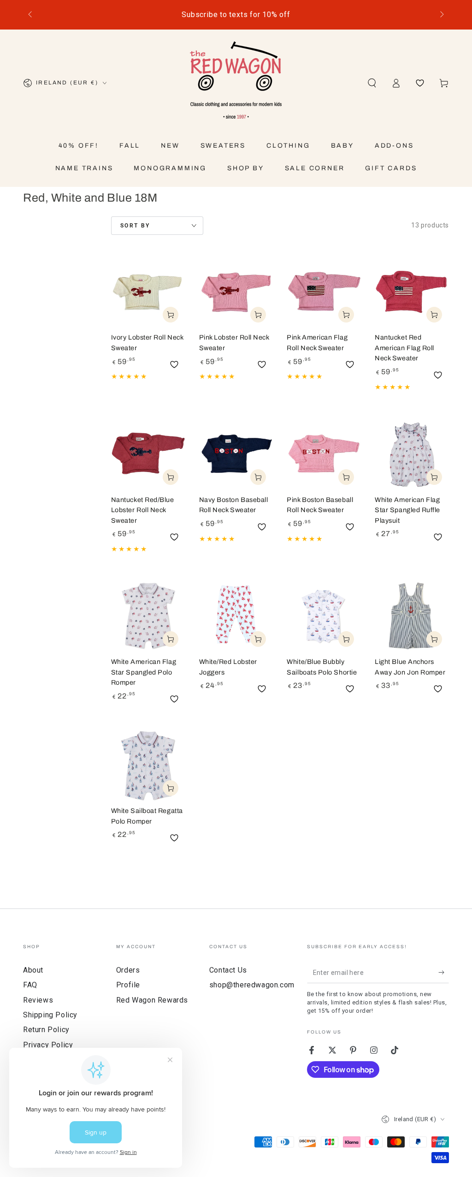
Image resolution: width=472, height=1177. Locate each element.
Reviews (38, 1000)
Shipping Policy (50, 1014)
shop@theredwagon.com (252, 984)
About (33, 970)
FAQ (30, 984)
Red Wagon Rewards (152, 1000)
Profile (128, 984)
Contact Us (228, 970)
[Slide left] (31, 14)
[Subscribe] (443, 972)
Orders (128, 970)
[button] (372, 83)
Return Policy (46, 1029)
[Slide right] (441, 14)
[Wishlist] (420, 83)
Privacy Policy (48, 1044)
